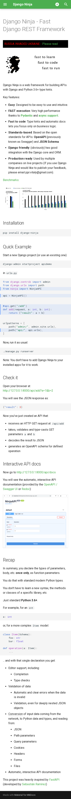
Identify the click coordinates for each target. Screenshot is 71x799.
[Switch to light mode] (57, 4)
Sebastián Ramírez (34, 784)
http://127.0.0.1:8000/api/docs (36, 472)
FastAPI (54, 779)
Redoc (26, 489)
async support (48, 115)
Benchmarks (11, 180)
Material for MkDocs (25, 795)
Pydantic (27, 115)
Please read (50, 44)
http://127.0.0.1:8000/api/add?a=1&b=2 (28, 390)
